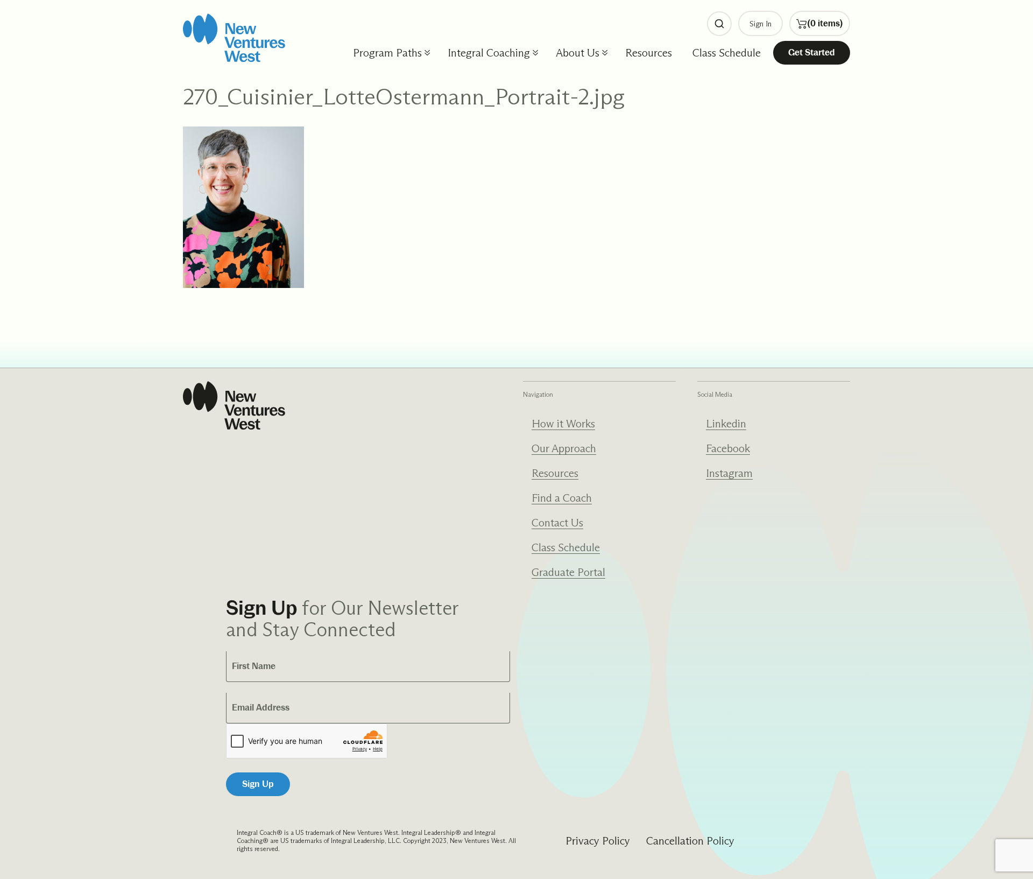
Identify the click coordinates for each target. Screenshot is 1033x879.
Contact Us (557, 522)
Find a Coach (562, 497)
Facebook (728, 448)
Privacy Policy (597, 840)
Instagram (729, 473)
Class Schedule (726, 52)
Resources (648, 52)
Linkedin (726, 423)
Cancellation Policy (690, 840)
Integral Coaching (489, 52)
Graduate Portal (568, 572)
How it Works (563, 423)
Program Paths (387, 52)
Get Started (811, 52)
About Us (577, 52)
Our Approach (564, 448)
